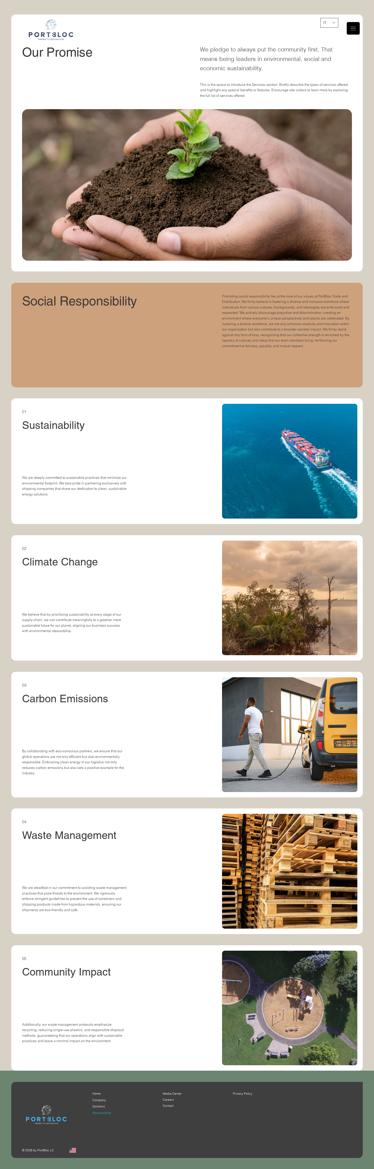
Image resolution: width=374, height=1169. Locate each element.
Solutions (98, 1106)
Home (96, 1094)
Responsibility (101, 1113)
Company (99, 1100)
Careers (168, 1100)
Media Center (172, 1094)
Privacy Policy (242, 1094)
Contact (168, 1106)
